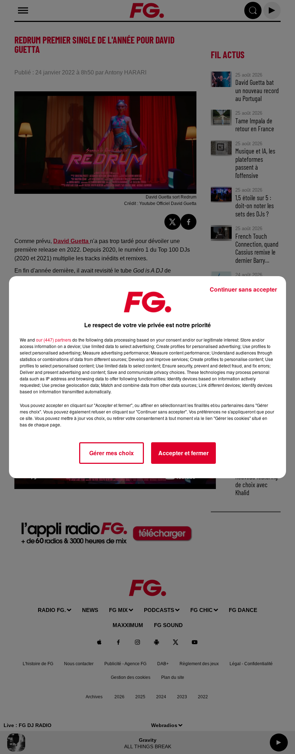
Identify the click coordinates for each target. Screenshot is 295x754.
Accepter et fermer (183, 453)
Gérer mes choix (111, 453)
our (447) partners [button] (53, 340)
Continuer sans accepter (243, 289)
